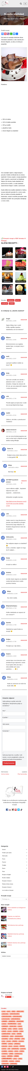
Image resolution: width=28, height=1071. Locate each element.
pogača (15, 1041)
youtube (4, 1061)
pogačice (21, 1041)
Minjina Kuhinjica (14, 1069)
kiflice (15, 1028)
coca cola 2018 (6, 1016)
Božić (8, 1011)
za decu (11, 303)
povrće (10, 1043)
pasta (11, 1038)
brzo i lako (20, 1011)
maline (19, 1033)
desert (4, 1021)
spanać (11, 1051)
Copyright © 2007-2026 (6, 1069)
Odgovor (24, 319)
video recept (6, 1058)
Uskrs (11, 1053)
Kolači (9, 1031)
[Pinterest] (10, 1067)
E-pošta (5, 717)
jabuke (20, 1026)
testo (16, 1051)
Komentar (6, 731)
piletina (17, 1038)
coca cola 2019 (17, 1016)
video (16, 1056)
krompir (15, 1031)
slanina (4, 1051)
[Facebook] (2, 1067)
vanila (3, 1056)
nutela (18, 300)
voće (20, 1058)
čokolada (5, 1063)
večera (10, 1056)
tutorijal (4, 1053)
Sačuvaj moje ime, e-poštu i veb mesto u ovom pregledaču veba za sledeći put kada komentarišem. (13, 757)
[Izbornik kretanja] (25, 3)
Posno (4, 1043)
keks (10, 1028)
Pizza (3, 1041)
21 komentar (14, 18)
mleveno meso (18, 1036)
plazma (8, 1041)
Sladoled (21, 18)
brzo (13, 1011)
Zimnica (17, 1061)
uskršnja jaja (18, 1053)
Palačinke (4, 1038)
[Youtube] (5, 1067)
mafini (13, 1033)
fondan (4, 1023)
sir (9, 1048)
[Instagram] (8, 1067)
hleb (19, 1023)
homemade (11, 300)
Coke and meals (16, 1018)
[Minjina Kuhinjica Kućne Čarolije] (5, 3)
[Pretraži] (21, 4)
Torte (22, 1051)
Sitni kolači (15, 1048)
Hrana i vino (13, 1026)
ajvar (3, 1011)
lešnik (21, 1031)
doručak (12, 1021)
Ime (4, 710)
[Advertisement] (14, 101)
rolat (10, 1046)
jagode (4, 1028)
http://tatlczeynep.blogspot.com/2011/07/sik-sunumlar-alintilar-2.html (16, 504)
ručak (22, 1046)
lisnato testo (6, 1033)
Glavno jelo (12, 1023)
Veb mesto (6, 724)
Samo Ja (10, 448)
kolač (4, 1031)
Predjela (17, 1043)
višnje (15, 1058)
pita (23, 1038)
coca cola (5, 1013)
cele (7, 514)
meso (12, 1036)
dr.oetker (20, 1021)
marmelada (5, 1036)
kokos (20, 1028)
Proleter (4, 1046)
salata (4, 1048)
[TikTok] (13, 1067)
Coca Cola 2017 (14, 1013)
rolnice (16, 1046)
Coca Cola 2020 (5, 1018)
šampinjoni (13, 1063)
